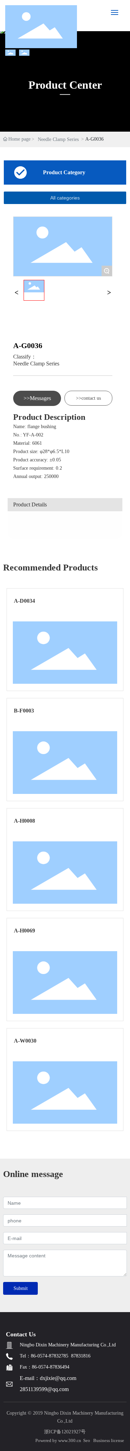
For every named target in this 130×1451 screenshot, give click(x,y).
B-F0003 (24, 711)
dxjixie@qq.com (58, 1378)
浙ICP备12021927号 (65, 1431)
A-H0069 (24, 931)
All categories (65, 198)
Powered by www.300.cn (58, 1440)
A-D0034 (24, 601)
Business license (108, 1440)
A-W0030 (25, 1041)
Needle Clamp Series (58, 139)
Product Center (65, 85)
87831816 (80, 1356)
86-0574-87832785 (49, 1356)
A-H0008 (24, 821)
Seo (86, 1440)
